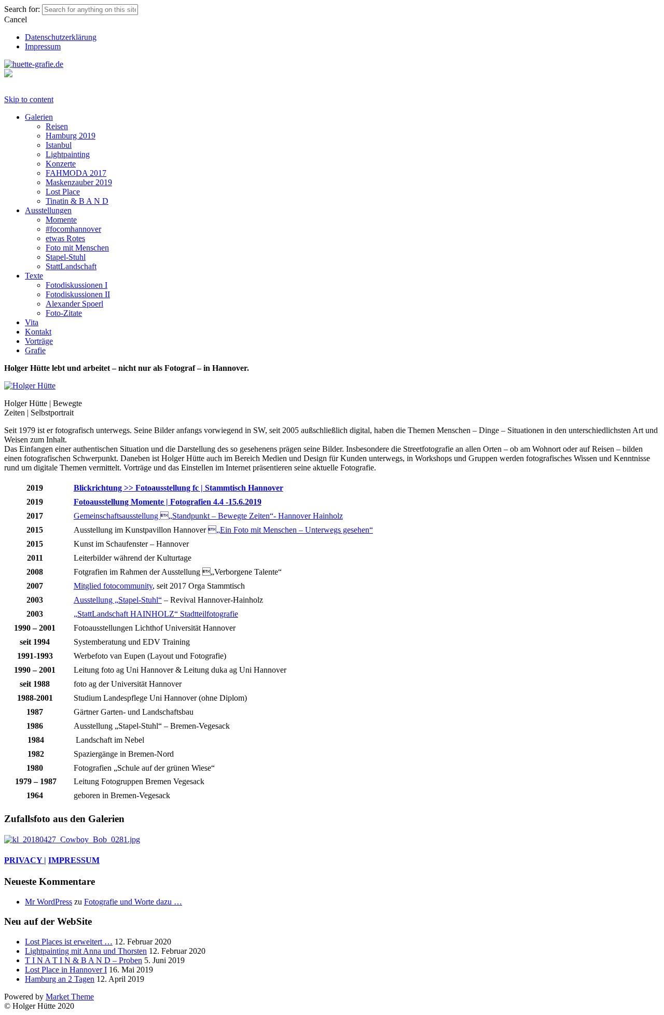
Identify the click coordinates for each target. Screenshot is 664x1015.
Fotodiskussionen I (76, 285)
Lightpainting (68, 154)
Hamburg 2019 (70, 135)
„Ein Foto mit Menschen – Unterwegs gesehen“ (290, 529)
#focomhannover (73, 229)
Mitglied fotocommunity (113, 585)
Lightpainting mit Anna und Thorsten (86, 951)
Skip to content (28, 99)
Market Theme (70, 996)
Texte (34, 275)
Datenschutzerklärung (60, 37)
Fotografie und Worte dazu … (133, 901)
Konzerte (61, 163)
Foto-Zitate (64, 313)
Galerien (39, 117)
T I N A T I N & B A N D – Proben (83, 960)
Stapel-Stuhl (66, 257)
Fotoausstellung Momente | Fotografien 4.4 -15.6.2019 (167, 501)
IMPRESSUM (74, 860)
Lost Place (63, 191)
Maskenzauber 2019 (79, 182)
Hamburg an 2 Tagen (59, 979)
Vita (31, 322)
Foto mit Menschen (77, 247)
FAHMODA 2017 (76, 173)
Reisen (57, 126)
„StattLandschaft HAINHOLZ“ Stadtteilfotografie (156, 613)
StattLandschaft (71, 266)
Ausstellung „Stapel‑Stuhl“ (118, 599)
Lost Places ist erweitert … (69, 941)
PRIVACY (24, 860)
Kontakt (38, 331)
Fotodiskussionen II (78, 294)
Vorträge (39, 341)
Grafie (35, 350)
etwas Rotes (65, 238)
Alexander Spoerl (74, 303)
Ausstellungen (48, 210)
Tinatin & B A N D (77, 201)
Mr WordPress (48, 901)
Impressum (43, 46)
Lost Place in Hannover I (66, 969)
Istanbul (59, 145)
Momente (61, 219)
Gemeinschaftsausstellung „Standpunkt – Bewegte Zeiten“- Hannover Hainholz (208, 515)
